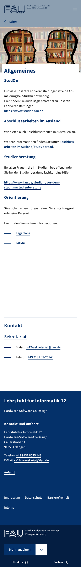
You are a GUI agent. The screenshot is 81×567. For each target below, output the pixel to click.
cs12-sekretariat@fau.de (43, 347)
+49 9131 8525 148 (28, 455)
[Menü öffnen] (74, 9)
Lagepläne (23, 233)
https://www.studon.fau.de (23, 111)
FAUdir (20, 243)
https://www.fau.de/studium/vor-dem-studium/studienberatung (32, 185)
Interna (9, 507)
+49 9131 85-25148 (40, 357)
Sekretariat (15, 336)
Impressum (12, 497)
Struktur (17, 562)
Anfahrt (9, 472)
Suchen (58, 562)
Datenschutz (33, 497)
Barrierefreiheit (58, 497)
